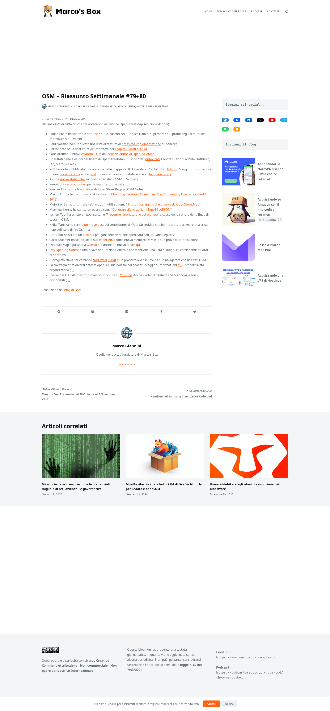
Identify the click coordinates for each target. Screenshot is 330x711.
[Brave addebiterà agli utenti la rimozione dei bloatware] (249, 456)
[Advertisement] (165, 51)
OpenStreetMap (158, 106)
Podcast (256, 11)
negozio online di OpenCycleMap (130, 154)
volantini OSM (91, 154)
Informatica (108, 106)
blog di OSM (73, 290)
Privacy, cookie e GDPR (231, 11)
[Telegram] (161, 311)
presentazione (69, 174)
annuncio (93, 134)
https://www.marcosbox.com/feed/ (245, 657)
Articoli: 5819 (127, 364)
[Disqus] (165, 565)
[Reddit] (195, 311)
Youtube (126, 275)
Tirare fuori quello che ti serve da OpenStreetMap (163, 204)
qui (138, 245)
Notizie (141, 106)
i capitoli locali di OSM (131, 149)
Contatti (273, 11)
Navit (112, 260)
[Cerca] (286, 11)
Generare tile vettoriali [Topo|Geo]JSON (141, 209)
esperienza (107, 240)
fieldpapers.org (160, 174)
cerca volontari (75, 184)
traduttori (100, 260)
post (93, 174)
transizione (85, 189)
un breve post (94, 225)
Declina (229, 703)
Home (208, 11)
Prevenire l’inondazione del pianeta (132, 214)
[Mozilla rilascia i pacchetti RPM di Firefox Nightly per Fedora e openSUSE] (165, 456)
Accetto (211, 703)
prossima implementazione (141, 144)
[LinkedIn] (127, 311)
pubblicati (152, 159)
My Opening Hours (64, 250)
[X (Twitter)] (93, 311)
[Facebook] (59, 311)
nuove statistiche (72, 179)
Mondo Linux (126, 106)
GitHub (172, 169)
